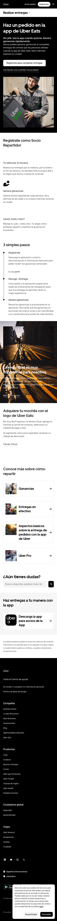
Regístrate (44, 4)
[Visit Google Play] (12, 887)
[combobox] (24, 584)
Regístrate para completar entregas (24, 63)
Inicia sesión (30, 4)
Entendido (46, 914)
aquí (41, 906)
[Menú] (53, 4)
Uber (6, 4)
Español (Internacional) (16, 872)
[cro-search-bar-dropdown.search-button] (51, 584)
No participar (31, 914)
